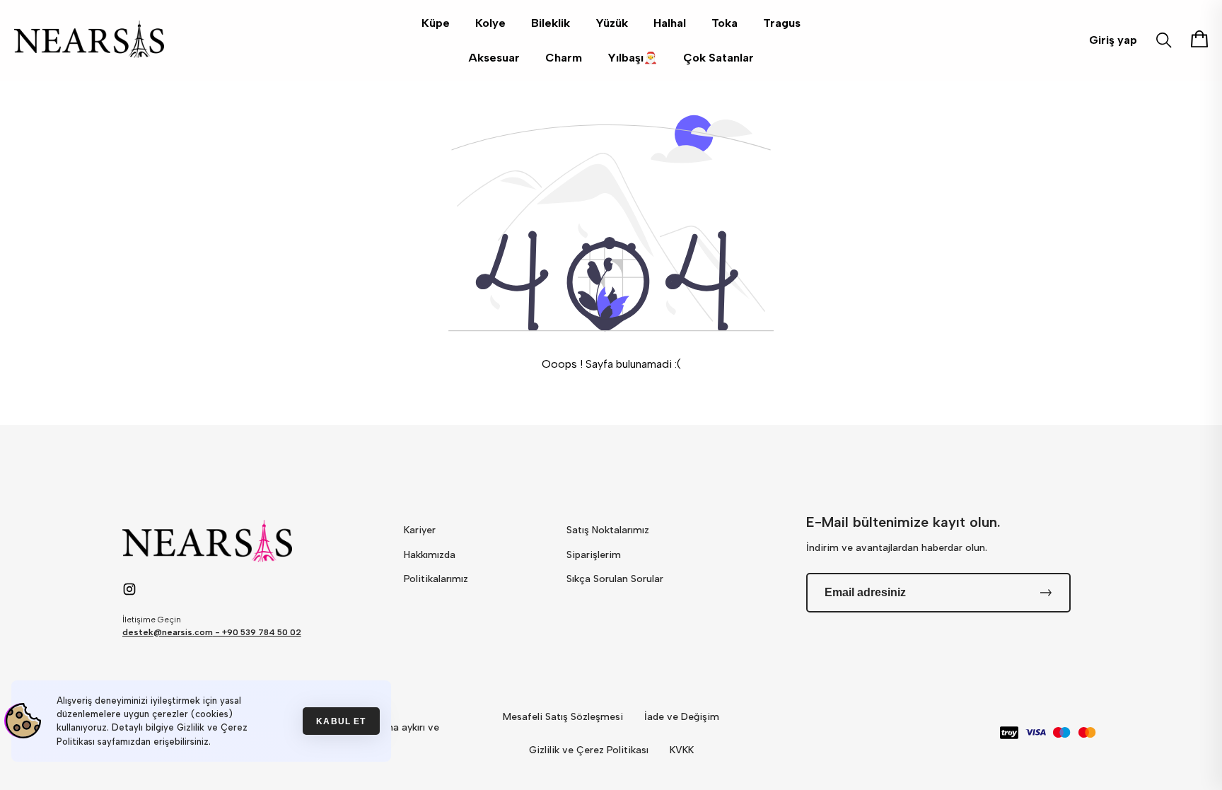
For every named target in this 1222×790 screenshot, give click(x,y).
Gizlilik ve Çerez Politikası (588, 750)
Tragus (782, 23)
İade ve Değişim (681, 717)
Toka (724, 23)
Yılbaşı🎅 (632, 57)
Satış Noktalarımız (607, 530)
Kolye (490, 23)
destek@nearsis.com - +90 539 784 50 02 (211, 632)
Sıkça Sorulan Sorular (614, 579)
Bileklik (550, 23)
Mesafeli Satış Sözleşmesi (563, 717)
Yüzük (611, 23)
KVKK (682, 750)
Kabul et (341, 721)
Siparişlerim (593, 555)
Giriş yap (1113, 40)
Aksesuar (494, 57)
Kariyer (420, 530)
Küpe (435, 23)
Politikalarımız (436, 579)
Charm (563, 57)
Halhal (669, 23)
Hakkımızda (429, 555)
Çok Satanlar (718, 57)
